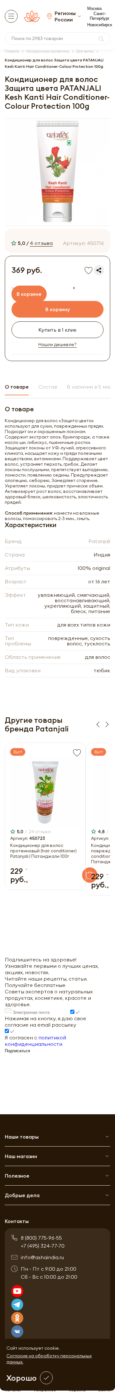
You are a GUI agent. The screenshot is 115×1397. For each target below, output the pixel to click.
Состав (47, 386)
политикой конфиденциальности (35, 1040)
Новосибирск (99, 24)
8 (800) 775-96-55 (41, 1238)
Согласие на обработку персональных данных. (49, 1359)
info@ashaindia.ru (42, 1257)
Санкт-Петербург (100, 16)
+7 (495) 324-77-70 (43, 1246)
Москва (94, 8)
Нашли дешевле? (57, 344)
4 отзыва (41, 243)
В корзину (57, 309)
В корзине (29, 294)
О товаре (17, 386)
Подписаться (17, 1050)
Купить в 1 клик (57, 330)
